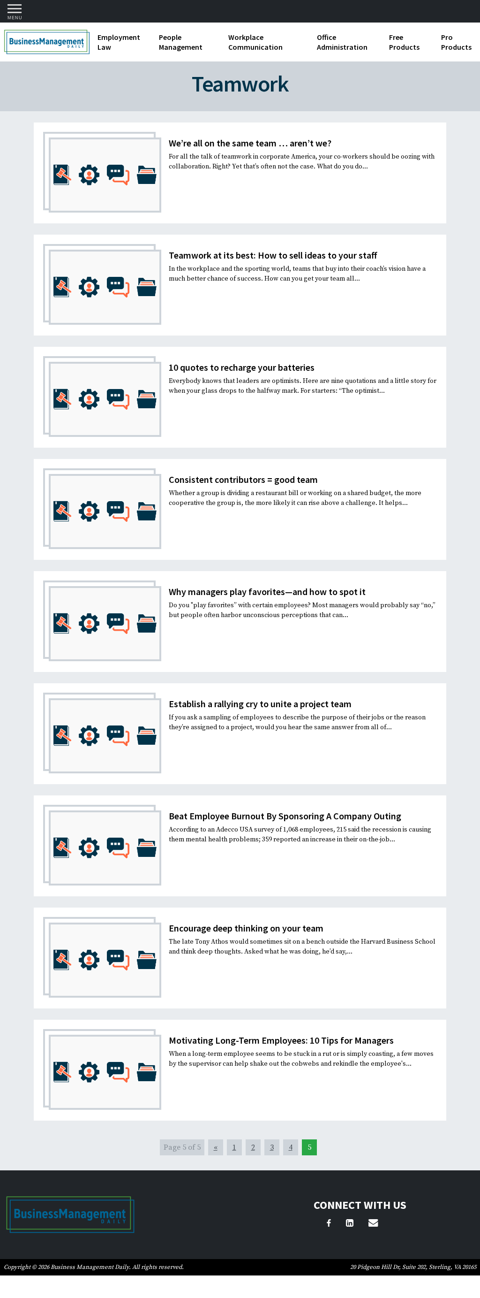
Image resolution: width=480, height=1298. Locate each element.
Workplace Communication (255, 42)
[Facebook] (329, 1224)
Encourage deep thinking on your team (246, 928)
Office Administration (342, 42)
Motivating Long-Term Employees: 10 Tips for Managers (281, 1040)
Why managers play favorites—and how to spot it (267, 591)
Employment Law (119, 42)
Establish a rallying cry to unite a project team (260, 704)
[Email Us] (373, 1224)
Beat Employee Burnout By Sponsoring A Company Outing (285, 816)
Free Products (404, 42)
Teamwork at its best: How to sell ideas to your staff (273, 255)
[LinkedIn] (349, 1224)
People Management (180, 42)
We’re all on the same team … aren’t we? (250, 143)
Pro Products (456, 42)
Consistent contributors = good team (243, 479)
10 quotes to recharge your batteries (242, 367)
